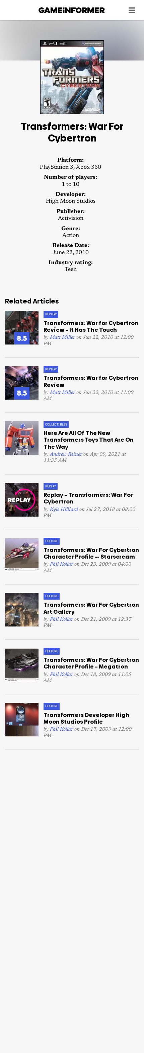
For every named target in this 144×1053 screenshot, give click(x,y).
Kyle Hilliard (64, 509)
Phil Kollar (61, 564)
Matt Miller (62, 337)
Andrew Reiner (66, 454)
